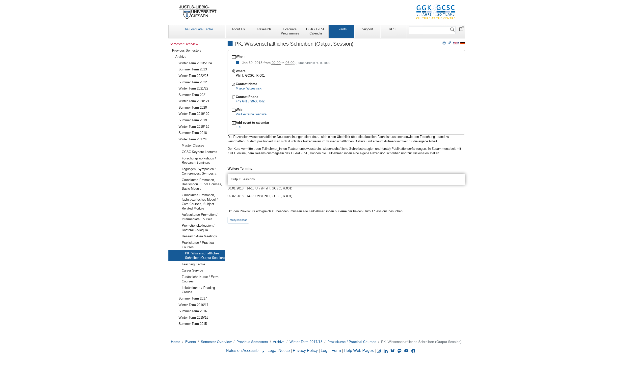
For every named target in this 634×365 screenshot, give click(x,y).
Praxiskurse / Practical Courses (198, 245)
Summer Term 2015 (193, 324)
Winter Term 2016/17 (193, 305)
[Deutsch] (462, 43)
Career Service (192, 270)
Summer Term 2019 (193, 120)
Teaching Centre (193, 264)
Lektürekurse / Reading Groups (198, 290)
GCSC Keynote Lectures (199, 152)
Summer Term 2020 (193, 107)
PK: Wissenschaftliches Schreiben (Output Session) (205, 255)
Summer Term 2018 (193, 133)
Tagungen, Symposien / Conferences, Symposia (199, 171)
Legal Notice (278, 350)
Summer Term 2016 (193, 311)
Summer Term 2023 (193, 69)
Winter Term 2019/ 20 (194, 114)
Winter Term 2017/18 (193, 139)
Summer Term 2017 (193, 298)
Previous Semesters (186, 50)
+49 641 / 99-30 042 (250, 101)
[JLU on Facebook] (413, 350)
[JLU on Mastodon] (399, 350)
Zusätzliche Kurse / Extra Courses (200, 279)
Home (175, 342)
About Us (238, 29)
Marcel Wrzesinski (249, 88)
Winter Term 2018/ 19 (194, 126)
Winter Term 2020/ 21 (194, 101)
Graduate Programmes (290, 31)
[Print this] (444, 43)
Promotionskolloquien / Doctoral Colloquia (198, 228)
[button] (461, 28)
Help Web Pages (359, 350)
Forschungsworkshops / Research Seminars (199, 160)
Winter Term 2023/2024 (195, 63)
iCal (238, 127)
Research (264, 29)
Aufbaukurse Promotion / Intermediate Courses (199, 217)
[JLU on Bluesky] (393, 350)
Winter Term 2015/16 (193, 317)
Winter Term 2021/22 (193, 88)
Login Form (331, 350)
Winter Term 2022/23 (193, 76)
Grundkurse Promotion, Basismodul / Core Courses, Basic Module (202, 184)
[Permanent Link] (449, 42)
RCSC (393, 29)
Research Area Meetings (199, 236)
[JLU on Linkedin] (386, 350)
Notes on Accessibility (245, 350)
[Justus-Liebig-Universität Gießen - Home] (198, 12)
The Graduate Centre (198, 29)
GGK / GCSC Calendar (315, 31)
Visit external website (251, 114)
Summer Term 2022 (193, 82)
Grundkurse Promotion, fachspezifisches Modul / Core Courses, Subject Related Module (200, 201)
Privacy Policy (305, 350)
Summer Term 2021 (193, 95)
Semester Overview (184, 44)
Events (342, 29)
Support (367, 29)
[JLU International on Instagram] (379, 350)
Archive (180, 57)
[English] (456, 43)
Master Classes (193, 145)
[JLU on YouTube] (406, 350)
